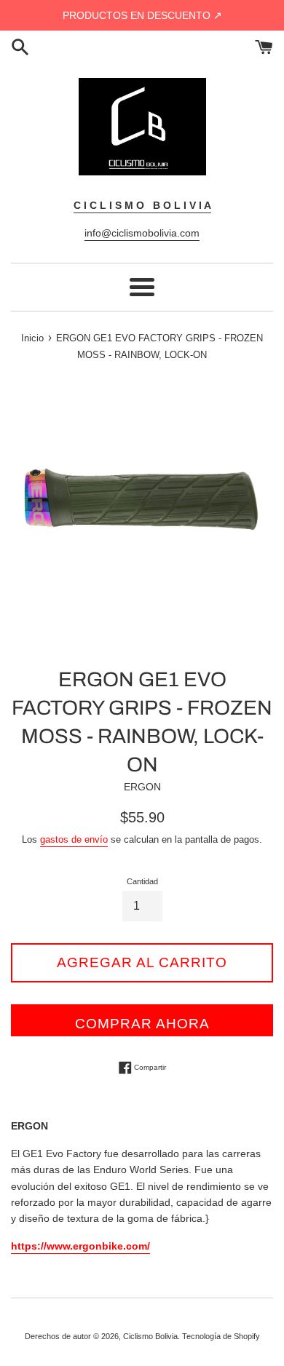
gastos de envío (74, 839)
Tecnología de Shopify (221, 1336)
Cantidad (142, 881)
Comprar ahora (142, 1023)
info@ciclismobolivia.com (142, 233)
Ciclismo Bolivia (150, 1336)
